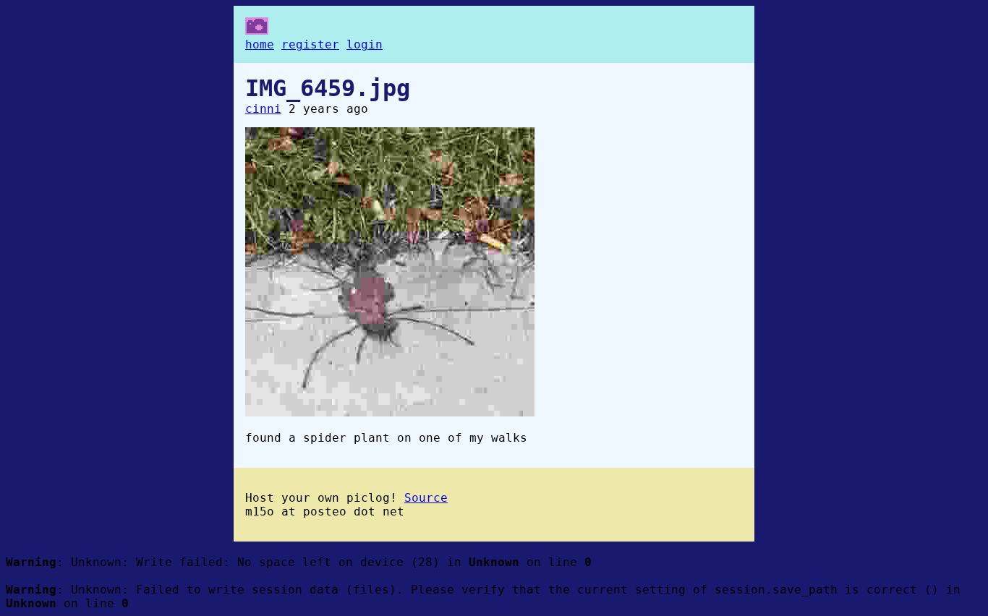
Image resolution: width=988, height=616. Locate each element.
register (310, 44)
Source (426, 498)
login (364, 44)
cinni (263, 109)
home (259, 44)
